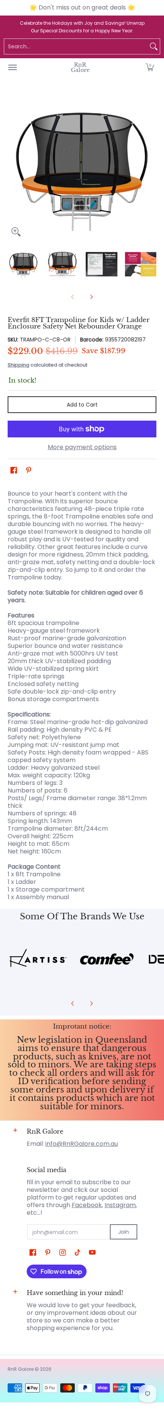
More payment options (82, 447)
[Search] (154, 46)
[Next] (151, 166)
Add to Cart (82, 404)
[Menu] (12, 67)
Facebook (87, 1205)
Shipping (18, 365)
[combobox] (76, 46)
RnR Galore (80, 67)
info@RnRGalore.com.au (81, 1143)
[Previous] (13, 166)
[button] (149, 67)
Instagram (120, 1205)
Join (123, 1232)
